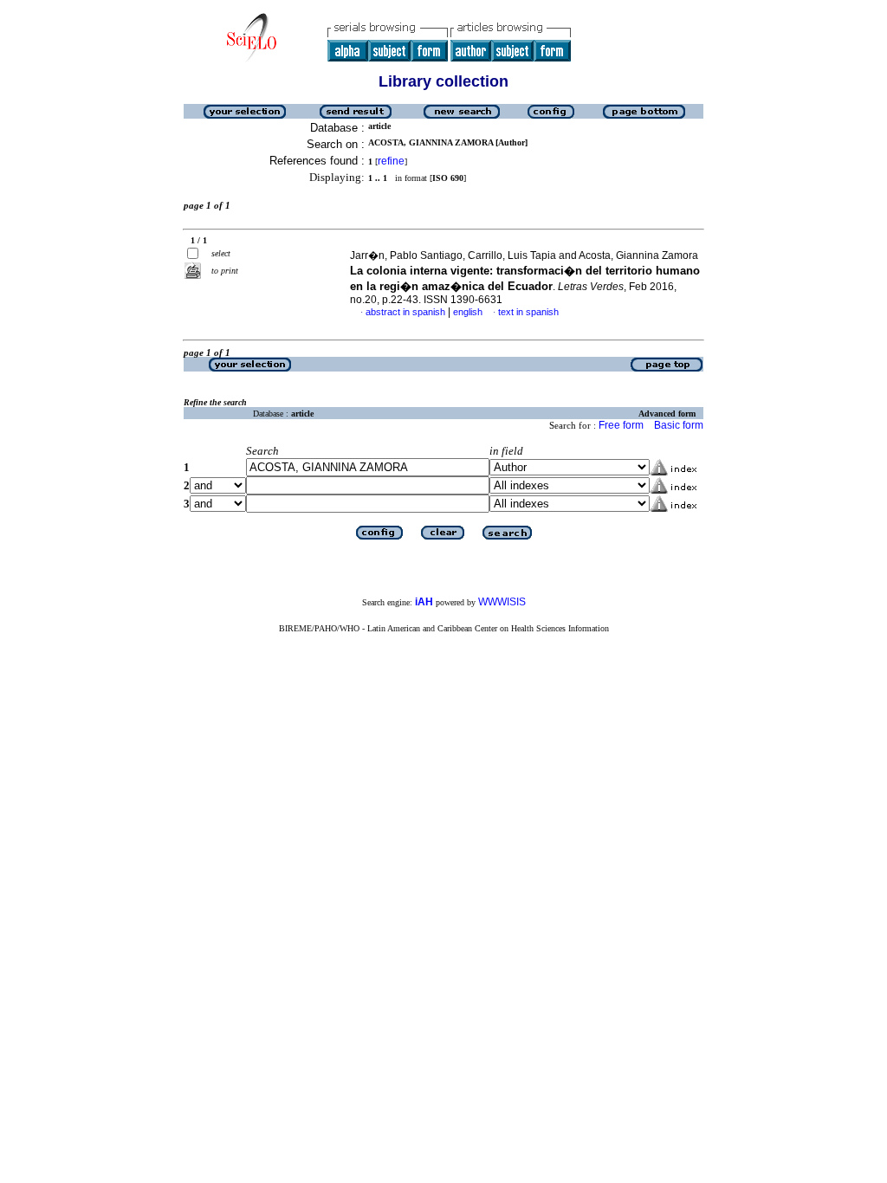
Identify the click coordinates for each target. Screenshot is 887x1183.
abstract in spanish (405, 312)
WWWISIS (502, 602)
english (467, 312)
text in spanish (528, 312)
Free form (621, 425)
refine (391, 161)
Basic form (678, 425)
